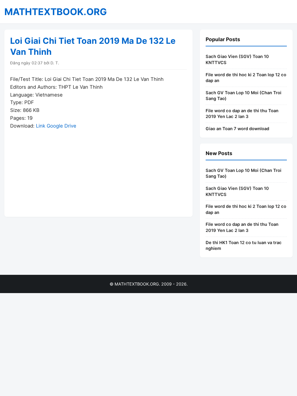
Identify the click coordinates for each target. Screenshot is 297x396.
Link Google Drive (56, 126)
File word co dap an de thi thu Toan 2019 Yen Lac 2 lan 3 (242, 113)
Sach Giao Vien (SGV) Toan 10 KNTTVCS (237, 59)
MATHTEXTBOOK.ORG (55, 11)
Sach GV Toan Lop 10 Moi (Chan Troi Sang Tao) (243, 95)
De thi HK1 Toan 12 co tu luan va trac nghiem (244, 245)
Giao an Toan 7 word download (237, 128)
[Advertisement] (98, 170)
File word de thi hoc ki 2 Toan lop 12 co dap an (246, 77)
